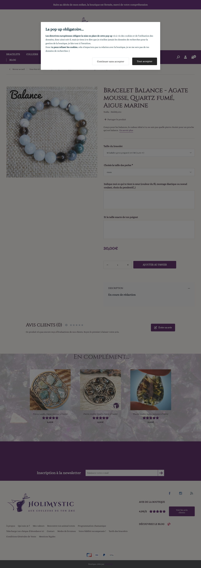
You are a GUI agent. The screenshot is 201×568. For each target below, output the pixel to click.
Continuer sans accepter (110, 61)
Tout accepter (144, 61)
